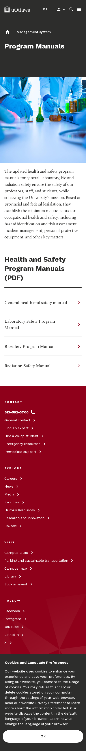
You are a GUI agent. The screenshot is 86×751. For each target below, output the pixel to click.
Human (19, 510)
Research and (24, 518)
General (17, 420)
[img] (17, 9)
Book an (15, 584)
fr (45, 9)
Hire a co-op (21, 436)
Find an (16, 428)
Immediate (20, 452)
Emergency (22, 444)
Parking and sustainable (36, 560)
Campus (16, 553)
